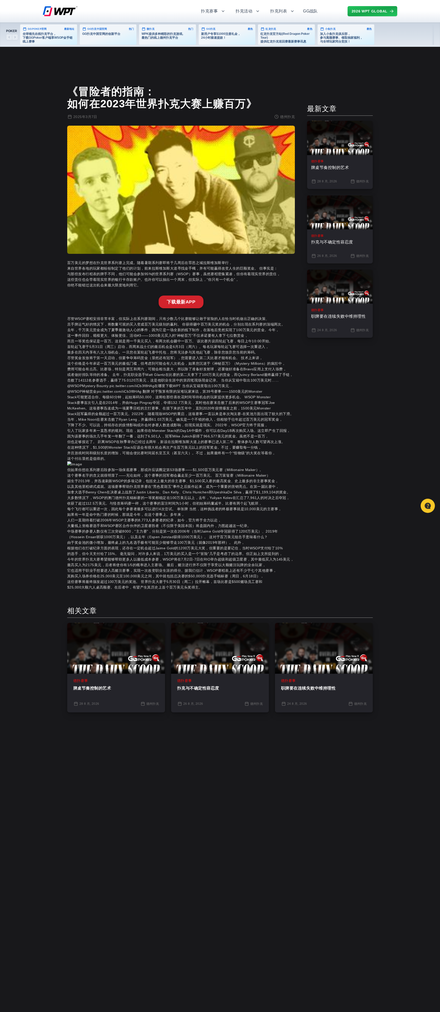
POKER (11, 31)
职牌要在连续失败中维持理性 (308, 688)
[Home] (116, 11)
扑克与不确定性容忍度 (198, 688)
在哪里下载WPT (167, 386)
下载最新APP (181, 301)
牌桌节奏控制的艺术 (92, 688)
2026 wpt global (370, 11)
